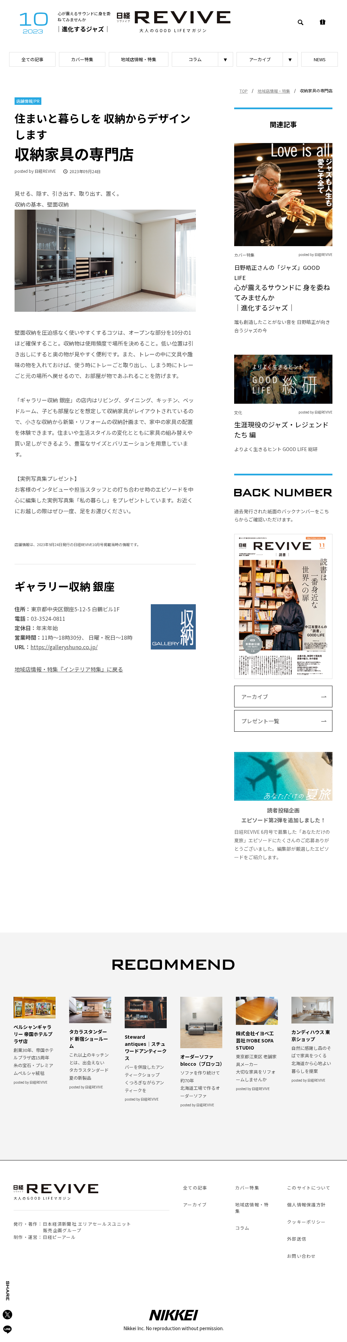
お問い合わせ (301, 1256)
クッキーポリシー (306, 1222)
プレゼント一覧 (260, 721)
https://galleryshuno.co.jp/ (64, 647)
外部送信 (296, 1238)
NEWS (320, 59)
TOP (244, 91)
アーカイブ (260, 59)
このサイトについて (309, 1187)
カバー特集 (82, 59)
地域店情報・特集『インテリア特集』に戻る (69, 669)
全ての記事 (32, 59)
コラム (195, 59)
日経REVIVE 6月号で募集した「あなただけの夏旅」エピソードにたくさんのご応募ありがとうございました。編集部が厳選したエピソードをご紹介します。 (282, 833)
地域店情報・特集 (138, 59)
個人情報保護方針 (306, 1204)
